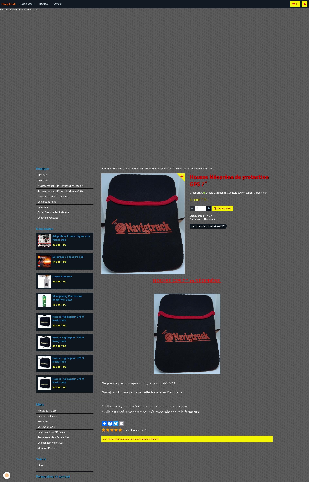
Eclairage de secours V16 (67, 257)
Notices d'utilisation (47, 416)
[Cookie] (6, 475)
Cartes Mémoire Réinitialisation (54, 212)
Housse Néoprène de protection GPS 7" (208, 226)
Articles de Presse (47, 411)
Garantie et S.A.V (46, 427)
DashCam (43, 207)
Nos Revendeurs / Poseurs (51, 432)
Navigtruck (209, 219)
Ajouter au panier (222, 208)
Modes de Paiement (48, 448)
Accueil (105, 168)
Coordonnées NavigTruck (50, 442)
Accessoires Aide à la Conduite (53, 196)
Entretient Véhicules (48, 217)
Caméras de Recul (47, 202)
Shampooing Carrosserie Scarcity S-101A (67, 298)
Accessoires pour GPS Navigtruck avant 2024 (60, 186)
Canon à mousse (62, 276)
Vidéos (41, 465)
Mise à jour (43, 421)
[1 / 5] (103, 430)
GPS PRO (42, 175)
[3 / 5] (112, 430)
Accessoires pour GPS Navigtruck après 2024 (149, 168)
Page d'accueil (27, 4)
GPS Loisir (43, 180)
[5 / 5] (120, 430)
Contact (57, 4)
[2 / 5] (107, 430)
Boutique (44, 4)
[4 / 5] (116, 430)
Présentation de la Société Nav (53, 437)
